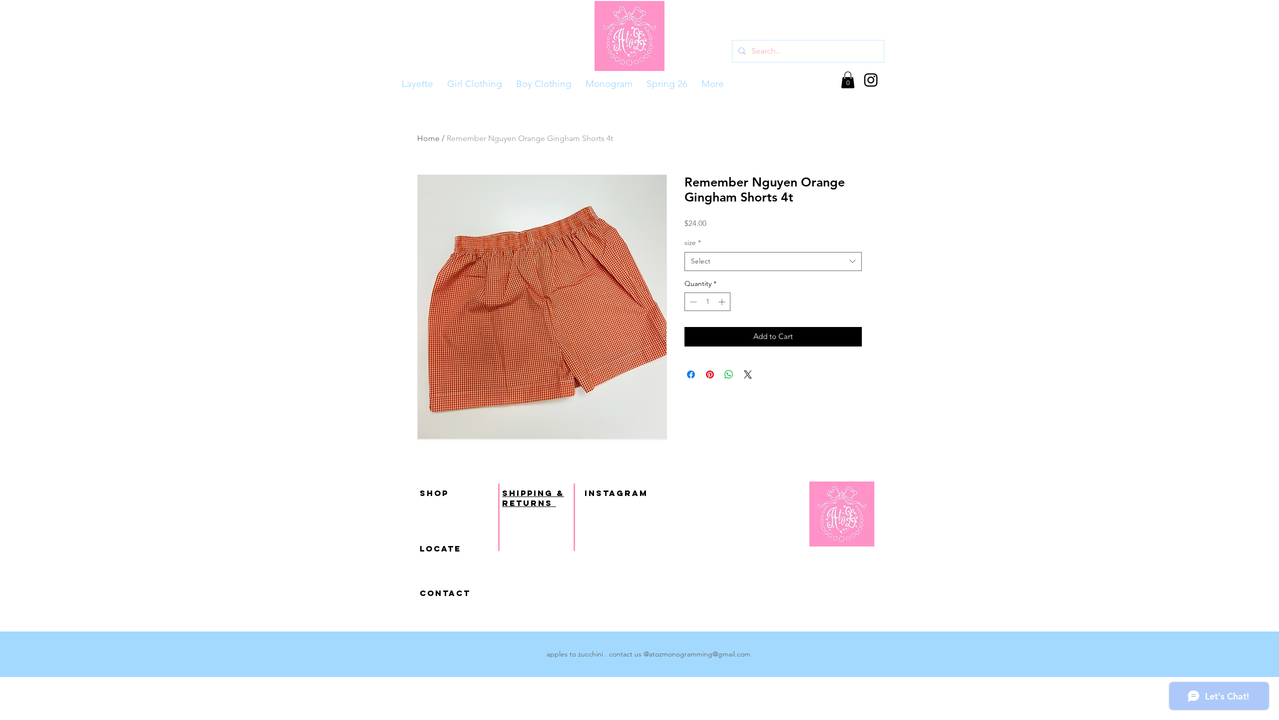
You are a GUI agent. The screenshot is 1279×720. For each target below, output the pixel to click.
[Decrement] (692, 301)
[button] (848, 80)
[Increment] (722, 301)
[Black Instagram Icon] (871, 80)
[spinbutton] (707, 301)
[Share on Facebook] (691, 374)
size (692, 242)
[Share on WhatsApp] (729, 374)
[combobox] (773, 261)
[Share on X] (748, 374)
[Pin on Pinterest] (710, 374)
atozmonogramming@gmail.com (699, 654)
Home (428, 138)
